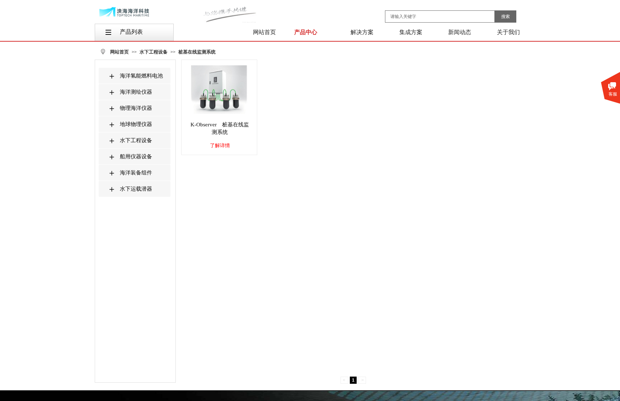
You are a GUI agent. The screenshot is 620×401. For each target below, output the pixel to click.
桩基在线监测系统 (197, 52)
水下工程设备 (154, 52)
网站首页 (119, 52)
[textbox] (440, 16)
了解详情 (220, 145)
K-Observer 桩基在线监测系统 (220, 128)
